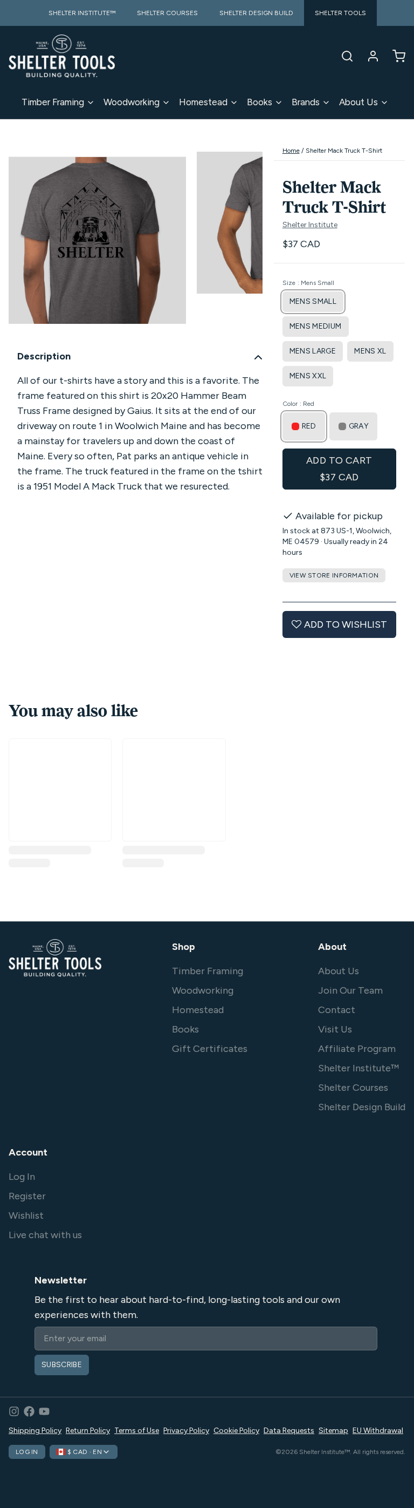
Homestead (203, 102)
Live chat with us (45, 1235)
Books (259, 102)
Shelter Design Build (361, 1107)
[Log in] (369, 56)
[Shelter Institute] (62, 56)
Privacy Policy (186, 1430)
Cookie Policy (236, 1430)
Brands (306, 102)
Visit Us (335, 1029)
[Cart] (394, 56)
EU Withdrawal (378, 1430)
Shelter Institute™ (358, 1068)
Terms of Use (136, 1430)
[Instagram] (14, 1411)
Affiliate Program (357, 1049)
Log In (22, 1177)
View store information (334, 575)
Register (27, 1196)
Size (308, 283)
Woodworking (132, 102)
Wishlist (26, 1215)
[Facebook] (29, 1411)
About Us (358, 102)
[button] (339, 469)
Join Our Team (350, 990)
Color (298, 403)
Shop (183, 947)
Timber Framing (53, 102)
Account (28, 1152)
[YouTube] (44, 1411)
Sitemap (333, 1430)
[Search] (343, 56)
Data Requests (289, 1430)
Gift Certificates (209, 1049)
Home (291, 150)
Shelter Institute (309, 224)
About (332, 947)
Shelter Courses (353, 1087)
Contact (336, 1010)
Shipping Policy (35, 1430)
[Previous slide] (25, 240)
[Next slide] (246, 240)
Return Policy (88, 1430)
